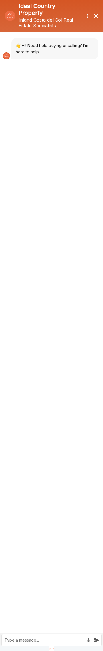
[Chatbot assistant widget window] (51, 325)
